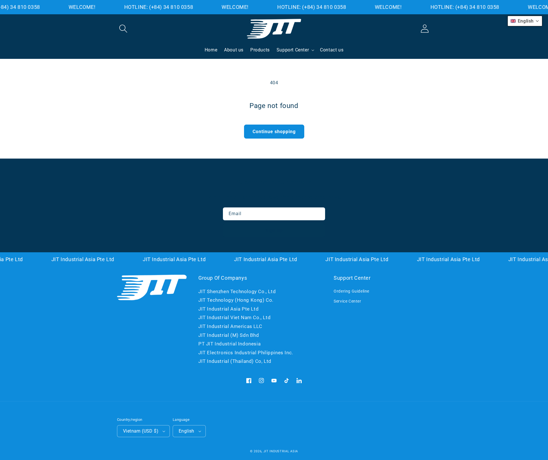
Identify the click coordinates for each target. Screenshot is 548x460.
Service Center (347, 301)
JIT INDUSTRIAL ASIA (280, 451)
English (186, 431)
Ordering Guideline (351, 291)
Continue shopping (274, 131)
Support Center (293, 50)
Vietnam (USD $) (140, 431)
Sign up (274, 230)
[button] (123, 28)
